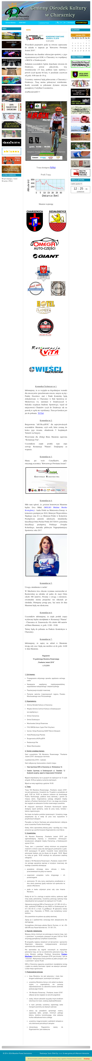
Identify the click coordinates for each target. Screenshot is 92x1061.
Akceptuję (87, 1059)
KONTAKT (22, 23)
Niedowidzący (81, 23)
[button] (20, 33)
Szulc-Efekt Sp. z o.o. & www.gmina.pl (61, 1053)
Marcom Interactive (82, 1053)
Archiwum (71, 23)
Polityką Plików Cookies (74, 1059)
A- (61, 23)
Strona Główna (10, 23)
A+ (65, 23)
